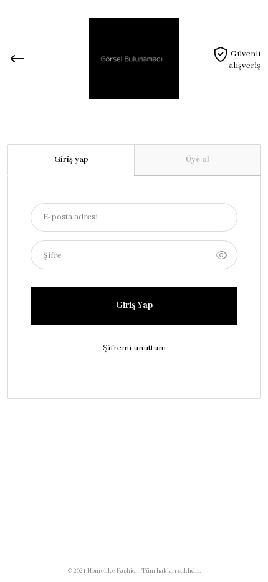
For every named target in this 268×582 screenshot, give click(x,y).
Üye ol (197, 159)
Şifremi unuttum (134, 348)
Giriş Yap (134, 305)
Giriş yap (71, 159)
